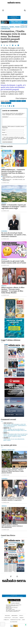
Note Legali (15, 617)
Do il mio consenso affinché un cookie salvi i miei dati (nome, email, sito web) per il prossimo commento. (14, 138)
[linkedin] (7, 45)
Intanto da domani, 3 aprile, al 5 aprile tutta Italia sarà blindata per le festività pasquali (13, 87)
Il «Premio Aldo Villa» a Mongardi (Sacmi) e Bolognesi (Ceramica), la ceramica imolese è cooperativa (13, 498)
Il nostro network (14, 603)
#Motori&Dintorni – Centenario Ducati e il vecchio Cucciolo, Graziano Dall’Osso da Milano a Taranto (13, 172)
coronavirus (12, 101)
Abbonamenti (15, 615)
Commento (5, 116)
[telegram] (18, 45)
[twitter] (4, 45)
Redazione (7, 615)
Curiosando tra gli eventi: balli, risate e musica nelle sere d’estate (13, 262)
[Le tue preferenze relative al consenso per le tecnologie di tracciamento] (25, 625)
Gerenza (22, 617)
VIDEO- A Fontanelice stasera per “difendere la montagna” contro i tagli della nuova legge (13, 206)
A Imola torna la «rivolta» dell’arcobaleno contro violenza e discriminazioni (12, 526)
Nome (4, 130)
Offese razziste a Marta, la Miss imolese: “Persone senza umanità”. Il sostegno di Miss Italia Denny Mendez (12, 290)
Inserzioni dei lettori (15, 619)
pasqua (3, 103)
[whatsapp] (12, 45)
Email (4, 132)
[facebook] (1, 45)
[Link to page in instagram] (17, 576)
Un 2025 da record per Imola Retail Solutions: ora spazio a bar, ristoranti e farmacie (13, 234)
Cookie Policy (7, 617)
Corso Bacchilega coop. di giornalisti (13, 604)
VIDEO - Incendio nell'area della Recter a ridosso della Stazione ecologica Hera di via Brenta (15, 430)
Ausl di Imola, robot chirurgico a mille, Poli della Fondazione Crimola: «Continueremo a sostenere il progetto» (15, 425)
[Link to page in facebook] (11, 576)
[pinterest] (10, 45)
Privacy (21, 615)
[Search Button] (22, 10)
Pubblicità (6, 619)
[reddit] (15, 45)
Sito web (4, 134)
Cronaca (24, 101)
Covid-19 (18, 101)
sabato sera (8, 103)
